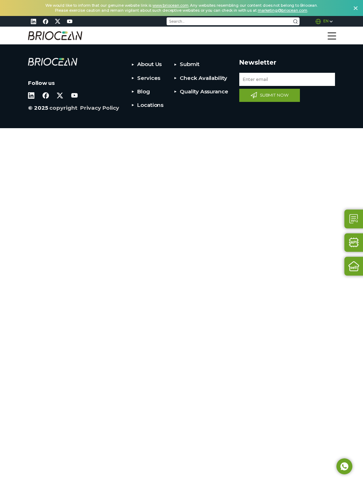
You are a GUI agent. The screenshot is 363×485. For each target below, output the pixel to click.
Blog (143, 91)
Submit (189, 64)
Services (148, 78)
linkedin (33, 21)
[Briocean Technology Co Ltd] (55, 35)
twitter (57, 21)
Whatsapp (344, 466)
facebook (45, 21)
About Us (149, 64)
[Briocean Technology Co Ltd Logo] (52, 62)
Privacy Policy (99, 107)
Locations (150, 105)
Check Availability (203, 78)
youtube (69, 21)
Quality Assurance (204, 91)
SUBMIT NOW (274, 95)
